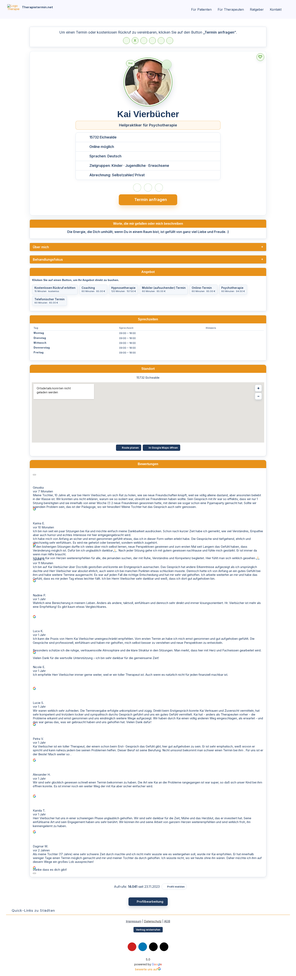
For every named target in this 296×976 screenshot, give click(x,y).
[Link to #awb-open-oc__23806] (187, 9)
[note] (167, 64)
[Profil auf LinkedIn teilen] (143, 40)
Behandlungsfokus (48, 259)
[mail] (153, 946)
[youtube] (132, 946)
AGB (167, 921)
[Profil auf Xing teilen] (169, 40)
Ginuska (38, 487)
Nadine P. (39, 595)
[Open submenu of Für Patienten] (214, 9)
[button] (148, 910)
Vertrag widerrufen (148, 929)
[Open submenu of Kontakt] (284, 9)
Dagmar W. (40, 846)
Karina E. (39, 523)
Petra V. (38, 739)
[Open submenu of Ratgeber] (266, 9)
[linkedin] (142, 946)
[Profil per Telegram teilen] (161, 40)
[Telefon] (137, 188)
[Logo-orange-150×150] (13, 6)
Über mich (41, 247)
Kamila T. (39, 810)
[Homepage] (148, 188)
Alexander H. (42, 774)
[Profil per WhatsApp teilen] (152, 40)
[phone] (164, 946)
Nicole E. (39, 667)
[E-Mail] (159, 188)
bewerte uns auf (146, 969)
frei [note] (131, 64)
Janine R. (39, 559)
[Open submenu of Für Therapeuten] (246, 9)
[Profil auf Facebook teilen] (126, 40)
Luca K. (38, 631)
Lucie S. (38, 703)
